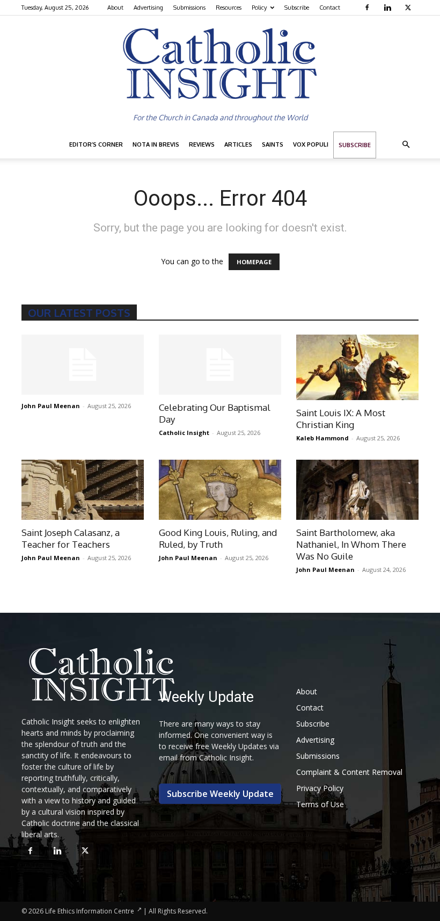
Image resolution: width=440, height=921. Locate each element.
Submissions (189, 7)
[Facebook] (368, 7)
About (115, 7)
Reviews (202, 144)
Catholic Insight (184, 433)
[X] (409, 7)
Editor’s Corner (96, 144)
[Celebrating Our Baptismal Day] (220, 365)
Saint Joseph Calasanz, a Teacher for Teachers (70, 538)
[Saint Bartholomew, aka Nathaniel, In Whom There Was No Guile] (357, 490)
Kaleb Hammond (322, 438)
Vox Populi (310, 144)
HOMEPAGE (254, 262)
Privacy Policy (319, 788)
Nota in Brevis (156, 144)
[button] (406, 145)
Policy (259, 7)
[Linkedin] (388, 7)
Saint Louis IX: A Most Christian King (340, 418)
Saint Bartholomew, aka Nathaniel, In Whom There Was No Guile (351, 544)
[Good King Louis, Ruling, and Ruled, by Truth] (220, 490)
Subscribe (296, 7)
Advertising (148, 7)
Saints (272, 144)
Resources (228, 7)
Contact (329, 7)
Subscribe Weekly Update (220, 794)
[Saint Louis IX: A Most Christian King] (357, 367)
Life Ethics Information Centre (89, 911)
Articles (238, 144)
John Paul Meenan (50, 406)
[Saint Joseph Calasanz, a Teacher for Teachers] (82, 490)
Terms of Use (320, 804)
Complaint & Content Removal (349, 772)
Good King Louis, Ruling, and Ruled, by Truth (218, 538)
